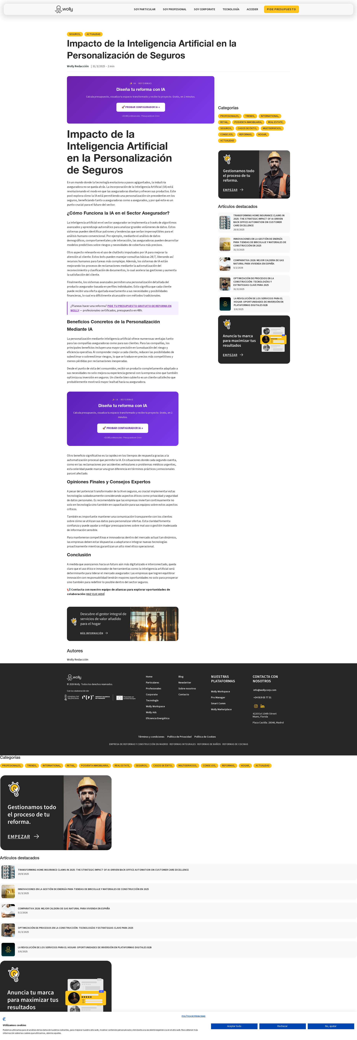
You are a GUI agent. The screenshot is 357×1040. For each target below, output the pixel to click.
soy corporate (204, 9)
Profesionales (229, 116)
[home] (65, 9)
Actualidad (93, 34)
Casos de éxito (247, 128)
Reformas (245, 134)
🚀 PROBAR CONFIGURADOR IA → (141, 107)
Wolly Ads (151, 712)
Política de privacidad (193, 1016)
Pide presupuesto (281, 9)
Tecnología (152, 700)
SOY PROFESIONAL (174, 9)
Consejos (226, 134)
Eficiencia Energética (157, 718)
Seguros (74, 34)
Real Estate (275, 122)
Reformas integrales (183, 744)
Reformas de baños (209, 744)
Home (149, 677)
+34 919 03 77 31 (262, 697)
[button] (231, 9)
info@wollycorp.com (264, 690)
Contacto (183, 694)
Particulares (152, 683)
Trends (249, 116)
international (269, 116)
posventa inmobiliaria (247, 122)
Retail (224, 122)
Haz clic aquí (95, 594)
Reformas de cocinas (235, 744)
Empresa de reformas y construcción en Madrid (138, 744)
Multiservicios (272, 128)
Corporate (152, 694)
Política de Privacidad (179, 737)
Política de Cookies (205, 737)
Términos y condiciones (151, 737)
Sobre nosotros (187, 688)
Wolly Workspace (155, 706)
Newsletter (184, 683)
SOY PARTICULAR (144, 9)
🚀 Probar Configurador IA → (122, 428)
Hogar (262, 134)
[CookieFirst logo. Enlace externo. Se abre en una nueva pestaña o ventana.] (4, 1020)
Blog (181, 677)
